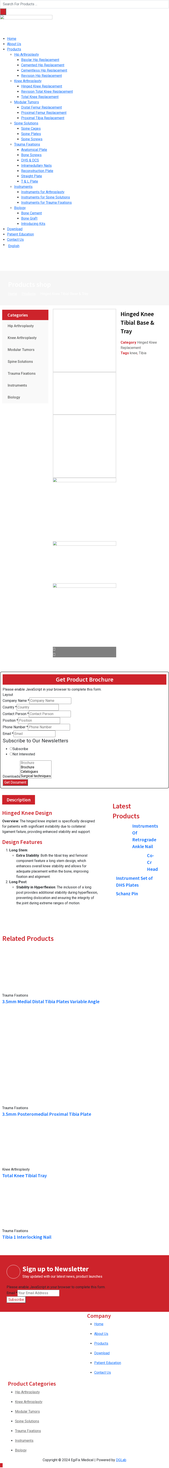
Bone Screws (31, 155)
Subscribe (20, 749)
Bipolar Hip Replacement (40, 60)
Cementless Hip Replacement (44, 70)
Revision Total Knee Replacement (47, 91)
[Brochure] (35, 763)
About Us (14, 44)
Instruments (23, 187)
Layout (8, 695)
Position (10, 720)
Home (11, 39)
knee (133, 353)
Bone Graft (29, 218)
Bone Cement (31, 213)
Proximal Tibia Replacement (42, 118)
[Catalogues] (35, 771)
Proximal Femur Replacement (43, 113)
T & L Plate (29, 181)
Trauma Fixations (27, 144)
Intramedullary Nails (36, 165)
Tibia (142, 353)
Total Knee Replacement (40, 97)
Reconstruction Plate (37, 171)
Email (8, 734)
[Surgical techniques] (35, 776)
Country (10, 707)
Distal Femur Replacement (41, 107)
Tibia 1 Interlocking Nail (26, 1237)
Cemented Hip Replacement (42, 65)
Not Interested (24, 754)
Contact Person (16, 714)
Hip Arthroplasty (26, 54)
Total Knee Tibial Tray (24, 1175)
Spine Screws (31, 139)
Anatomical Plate (34, 150)
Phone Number (15, 727)
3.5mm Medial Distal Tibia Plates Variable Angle (50, 1001)
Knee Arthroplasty (28, 81)
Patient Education (20, 234)
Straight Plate (31, 176)
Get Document (15, 782)
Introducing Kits (33, 224)
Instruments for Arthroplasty (42, 192)
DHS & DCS (30, 160)
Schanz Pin (127, 893)
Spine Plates (31, 134)
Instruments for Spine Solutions (45, 197)
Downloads (11, 776)
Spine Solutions (26, 123)
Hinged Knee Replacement (41, 86)
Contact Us (15, 239)
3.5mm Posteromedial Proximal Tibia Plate (46, 1114)
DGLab (121, 1460)
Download (14, 229)
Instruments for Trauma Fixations (46, 202)
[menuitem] (88, 246)
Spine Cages (31, 128)
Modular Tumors (26, 102)
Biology (20, 208)
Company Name (16, 701)
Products (14, 49)
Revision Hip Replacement (41, 76)
